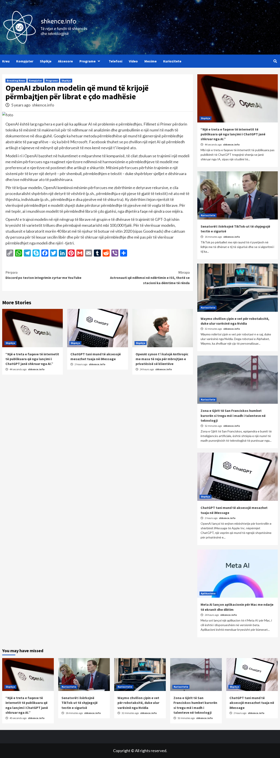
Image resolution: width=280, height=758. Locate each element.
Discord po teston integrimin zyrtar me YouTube (43, 275)
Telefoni (115, 61)
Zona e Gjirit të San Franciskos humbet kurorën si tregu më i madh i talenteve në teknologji (233, 415)
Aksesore (65, 61)
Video (133, 61)
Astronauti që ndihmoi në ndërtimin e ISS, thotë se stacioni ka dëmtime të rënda (150, 277)
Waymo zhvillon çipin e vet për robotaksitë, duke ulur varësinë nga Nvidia (138, 703)
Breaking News (16, 80)
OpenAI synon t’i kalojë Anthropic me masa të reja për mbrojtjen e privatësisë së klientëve (162, 359)
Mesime (150, 61)
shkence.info (43, 105)
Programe (87, 61)
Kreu (6, 61)
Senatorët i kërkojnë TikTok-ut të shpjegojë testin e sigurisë (79, 703)
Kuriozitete (172, 61)
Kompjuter (24, 61)
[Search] (275, 61)
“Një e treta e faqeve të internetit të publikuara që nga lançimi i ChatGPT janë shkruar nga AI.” (32, 359)
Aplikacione (208, 593)
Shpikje (45, 61)
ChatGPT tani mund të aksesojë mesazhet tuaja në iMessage (251, 703)
